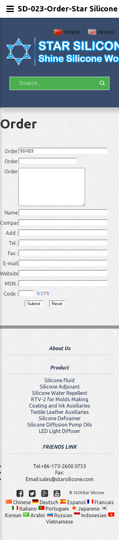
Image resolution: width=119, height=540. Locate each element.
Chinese (21, 502)
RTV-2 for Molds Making (59, 399)
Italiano (27, 508)
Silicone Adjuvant (60, 386)
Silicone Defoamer (60, 418)
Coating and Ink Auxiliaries (59, 405)
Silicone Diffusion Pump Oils (59, 425)
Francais (103, 502)
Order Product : (9, 151)
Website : (9, 274)
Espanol (76, 502)
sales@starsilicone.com (66, 479)
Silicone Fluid (59, 380)
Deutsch (48, 502)
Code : (10, 294)
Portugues (56, 508)
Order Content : (9, 172)
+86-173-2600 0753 (63, 466)
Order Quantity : (9, 161)
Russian (62, 515)
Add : (12, 233)
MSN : (11, 283)
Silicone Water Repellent (59, 393)
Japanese (88, 508)
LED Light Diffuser (59, 431)
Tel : (13, 243)
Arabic (37, 515)
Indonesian (93, 515)
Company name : (9, 223)
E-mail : (10, 263)
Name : (11, 213)
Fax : (13, 253)
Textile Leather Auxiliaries (59, 412)
